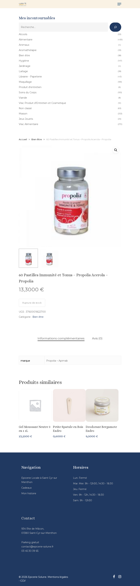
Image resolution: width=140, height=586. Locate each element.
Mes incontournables (37, 18)
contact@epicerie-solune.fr (37, 546)
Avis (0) (97, 338)
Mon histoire (28, 493)
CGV (23, 580)
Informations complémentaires (61, 338)
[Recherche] (115, 27)
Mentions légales (58, 576)
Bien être (36, 139)
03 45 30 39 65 (29, 550)
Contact (28, 518)
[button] (116, 150)
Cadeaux (26, 487)
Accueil (23, 139)
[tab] (61, 338)
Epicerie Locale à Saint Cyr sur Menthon (39, 480)
